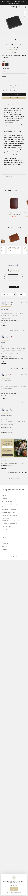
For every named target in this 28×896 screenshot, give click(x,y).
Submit (7, 454)
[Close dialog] (26, 439)
